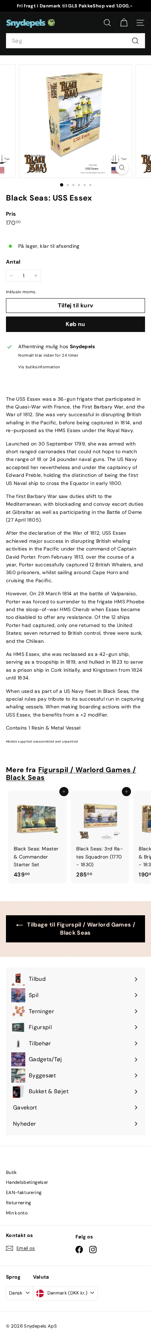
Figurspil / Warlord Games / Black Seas (71, 773)
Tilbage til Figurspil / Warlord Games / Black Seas (80, 928)
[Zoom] (121, 167)
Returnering (18, 1203)
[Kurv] (124, 22)
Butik (11, 1172)
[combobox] (75, 41)
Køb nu (75, 324)
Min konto (17, 1213)
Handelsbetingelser (27, 1182)
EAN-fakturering (23, 1192)
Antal (13, 261)
